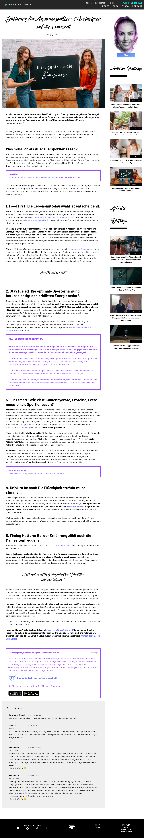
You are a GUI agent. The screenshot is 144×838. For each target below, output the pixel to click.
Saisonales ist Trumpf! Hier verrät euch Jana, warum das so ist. (37, 473)
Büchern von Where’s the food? (59, 630)
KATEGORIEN (100, 3)
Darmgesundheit (51, 177)
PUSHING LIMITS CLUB (132, 3)
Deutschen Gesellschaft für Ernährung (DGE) (54, 217)
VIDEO (125, 6)
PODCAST (137, 6)
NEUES (105, 6)
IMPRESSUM (126, 829)
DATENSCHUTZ (126, 832)
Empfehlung (24, 427)
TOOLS (89, 3)
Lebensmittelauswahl (35, 220)
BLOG (116, 6)
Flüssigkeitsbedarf (76, 506)
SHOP (112, 3)
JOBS (126, 827)
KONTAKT (126, 825)
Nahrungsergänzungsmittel (81, 249)
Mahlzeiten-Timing (60, 545)
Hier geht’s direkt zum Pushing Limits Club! (37, 678)
